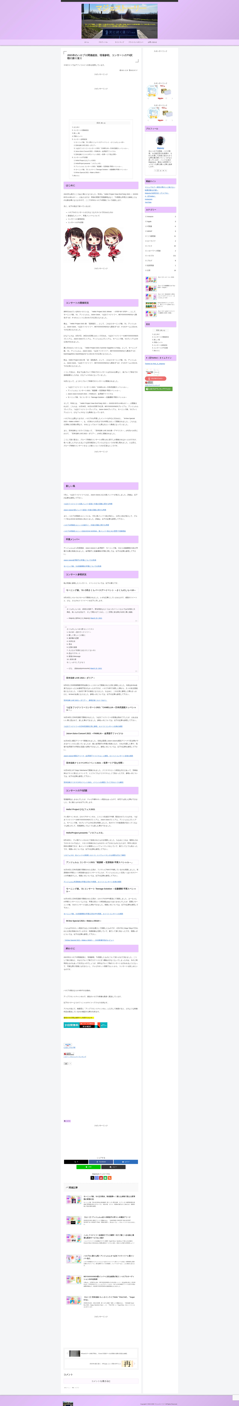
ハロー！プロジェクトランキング (75, 1057)
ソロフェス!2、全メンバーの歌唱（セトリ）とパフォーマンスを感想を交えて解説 (95, 855)
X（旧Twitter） (150, 196)
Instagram (148, 199)
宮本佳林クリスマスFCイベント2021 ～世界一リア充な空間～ (96, 154)
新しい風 (77, 133)
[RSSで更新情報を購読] (109, 1178)
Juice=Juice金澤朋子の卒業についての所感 (80, 560)
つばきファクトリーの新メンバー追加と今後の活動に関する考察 (88, 504)
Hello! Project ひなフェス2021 (85, 160)
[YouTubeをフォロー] (101, 1178)
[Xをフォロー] (92, 1178)
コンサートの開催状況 (81, 130)
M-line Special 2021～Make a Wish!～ (88, 172)
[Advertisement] (101, 80)
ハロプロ (68, 1121)
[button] (113, 1167)
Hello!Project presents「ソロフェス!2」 (88, 163)
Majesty (160, 148)
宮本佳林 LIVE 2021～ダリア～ (85, 145)
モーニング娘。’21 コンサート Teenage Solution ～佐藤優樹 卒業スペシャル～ (101, 169)
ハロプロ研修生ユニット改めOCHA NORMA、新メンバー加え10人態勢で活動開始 (95, 531)
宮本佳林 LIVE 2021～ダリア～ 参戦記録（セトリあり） (85, 700)
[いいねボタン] (66, 1063)
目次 (98, 123)
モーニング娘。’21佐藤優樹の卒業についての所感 (82, 566)
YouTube (148, 202)
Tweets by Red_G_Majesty (155, 364)
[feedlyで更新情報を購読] (105, 1178)
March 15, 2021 (96, 618)
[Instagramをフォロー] (97, 1178)
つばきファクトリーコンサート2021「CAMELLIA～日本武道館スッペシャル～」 (102, 148)
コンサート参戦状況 (80, 139)
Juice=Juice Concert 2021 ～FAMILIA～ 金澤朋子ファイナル (95, 151)
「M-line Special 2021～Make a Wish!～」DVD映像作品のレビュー (89, 940)
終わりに (77, 175)
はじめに (77, 127)
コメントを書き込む (101, 1381)
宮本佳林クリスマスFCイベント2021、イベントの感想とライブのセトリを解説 (93, 782)
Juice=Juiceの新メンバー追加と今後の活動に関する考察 (85, 510)
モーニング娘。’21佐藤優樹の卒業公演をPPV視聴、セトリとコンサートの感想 (93, 914)
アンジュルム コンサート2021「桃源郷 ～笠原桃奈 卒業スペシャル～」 (99, 166)
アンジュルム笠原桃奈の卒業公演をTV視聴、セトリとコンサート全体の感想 (92, 882)
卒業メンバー (78, 136)
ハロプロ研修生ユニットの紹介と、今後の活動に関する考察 (86, 525)
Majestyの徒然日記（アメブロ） (157, 193)
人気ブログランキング (152, 385)
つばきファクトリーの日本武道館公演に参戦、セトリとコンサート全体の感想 (93, 726)
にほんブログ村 (69, 1047)
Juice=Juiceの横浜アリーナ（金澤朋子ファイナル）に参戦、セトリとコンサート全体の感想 (98, 756)
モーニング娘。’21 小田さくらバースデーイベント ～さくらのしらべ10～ (100, 142)
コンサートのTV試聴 (81, 157)
